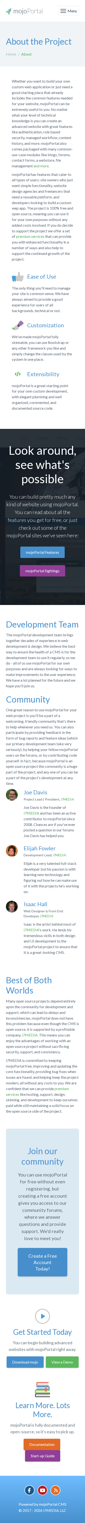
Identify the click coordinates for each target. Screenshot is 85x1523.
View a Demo (62, 1362)
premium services (30, 236)
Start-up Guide (43, 1455)
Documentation (42, 1444)
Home (11, 54)
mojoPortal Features (42, 552)
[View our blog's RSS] (55, 1490)
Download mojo (25, 1362)
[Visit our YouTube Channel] (42, 1490)
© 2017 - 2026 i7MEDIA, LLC (42, 1510)
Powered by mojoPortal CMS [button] (42, 1504)
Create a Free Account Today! (42, 1262)
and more (41, 166)
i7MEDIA (67, 799)
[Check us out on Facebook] (29, 1490)
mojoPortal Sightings (43, 570)
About (26, 54)
